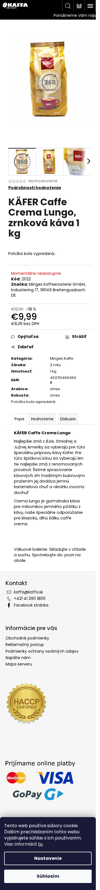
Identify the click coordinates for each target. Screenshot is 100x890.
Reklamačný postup (25, 644)
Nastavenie (48, 858)
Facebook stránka (31, 605)
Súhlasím (48, 876)
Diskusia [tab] (68, 419)
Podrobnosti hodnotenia (34, 187)
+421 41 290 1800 (30, 598)
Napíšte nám (18, 657)
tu (40, 844)
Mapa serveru (19, 664)
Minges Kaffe (61, 358)
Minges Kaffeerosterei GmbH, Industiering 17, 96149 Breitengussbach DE (48, 289)
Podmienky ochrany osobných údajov (42, 651)
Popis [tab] (19, 419)
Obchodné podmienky (27, 638)
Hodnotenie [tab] (42, 419)
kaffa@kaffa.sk (28, 592)
